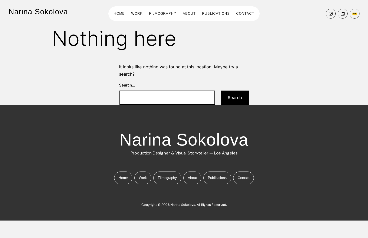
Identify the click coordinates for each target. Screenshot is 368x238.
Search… (127, 85)
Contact (245, 13)
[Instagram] (331, 14)
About (189, 13)
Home (119, 13)
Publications (216, 13)
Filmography (162, 13)
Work (137, 13)
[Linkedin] (343, 14)
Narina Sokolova (38, 11)
